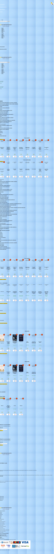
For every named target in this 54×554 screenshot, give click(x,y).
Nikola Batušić (8, 375)
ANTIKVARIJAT (2, 320)
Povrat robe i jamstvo (2, 528)
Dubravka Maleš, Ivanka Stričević (21, 295)
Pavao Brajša (8, 295)
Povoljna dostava (2, 496)
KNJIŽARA (1, 310)
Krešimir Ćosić (14, 375)
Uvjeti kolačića (1, 532)
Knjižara (2, 29)
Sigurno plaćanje (2, 497)
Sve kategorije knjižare (3, 313)
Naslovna (3, 33)
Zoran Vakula (1, 87)
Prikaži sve (1, 139)
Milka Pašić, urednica (46, 295)
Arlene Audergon (2, 295)
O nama (2, 28)
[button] (3, 157)
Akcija (2, 31)
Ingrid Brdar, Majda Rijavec (14, 295)
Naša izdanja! (3, 36)
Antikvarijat (3, 35)
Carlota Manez (40, 295)
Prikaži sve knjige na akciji (3, 353)
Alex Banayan (21, 375)
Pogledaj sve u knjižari (3, 279)
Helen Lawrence (34, 295)
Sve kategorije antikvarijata (3, 323)
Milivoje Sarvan (27, 295)
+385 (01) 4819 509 (2, 46)
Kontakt (2, 32)
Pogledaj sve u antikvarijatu (3, 303)
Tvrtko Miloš (27, 375)
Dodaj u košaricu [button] (1, 176)
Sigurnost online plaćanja (3, 526)
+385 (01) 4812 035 (2, 4)
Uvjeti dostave (1, 527)
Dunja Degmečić (34, 375)
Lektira (2, 30)
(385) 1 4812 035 (4, 534)
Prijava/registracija (2, 9)
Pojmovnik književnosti (2, 521)
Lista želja (1, 11)
